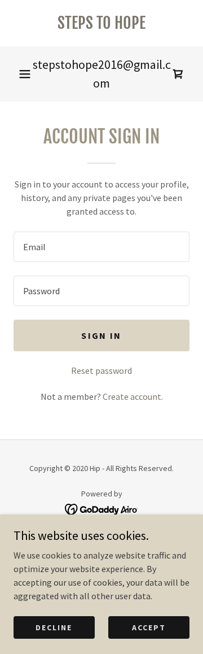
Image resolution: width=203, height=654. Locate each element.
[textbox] (101, 247)
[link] (101, 23)
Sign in (101, 335)
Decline (54, 627)
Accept (149, 627)
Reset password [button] (101, 370)
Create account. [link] (133, 396)
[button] (25, 74)
